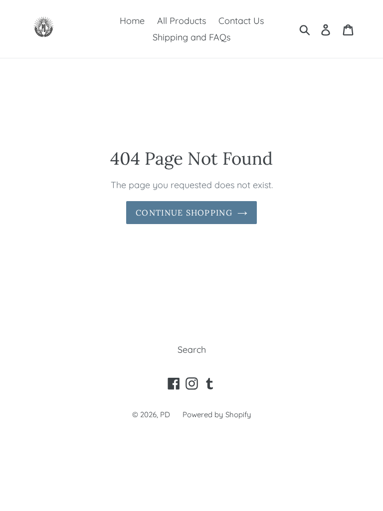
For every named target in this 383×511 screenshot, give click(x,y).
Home (132, 20)
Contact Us (241, 20)
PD (165, 414)
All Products (181, 20)
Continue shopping (184, 213)
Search (192, 349)
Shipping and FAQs (191, 37)
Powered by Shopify (217, 414)
